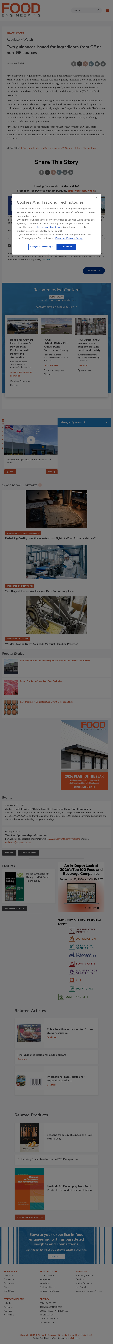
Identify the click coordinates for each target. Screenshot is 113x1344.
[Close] (96, 197)
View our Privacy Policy (69, 238)
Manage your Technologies (41, 247)
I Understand (66, 247)
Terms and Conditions (50, 227)
